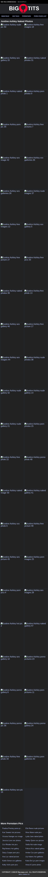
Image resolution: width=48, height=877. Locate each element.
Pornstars (26, 16)
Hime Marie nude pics (33, 832)
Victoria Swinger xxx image (12, 836)
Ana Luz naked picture (10, 857)
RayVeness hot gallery (10, 849)
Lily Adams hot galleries (34, 857)
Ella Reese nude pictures (34, 828)
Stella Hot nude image (33, 844)
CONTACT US (26, 874)
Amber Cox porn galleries (34, 853)
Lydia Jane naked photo (34, 836)
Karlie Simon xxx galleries (12, 861)
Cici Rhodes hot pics (10, 844)
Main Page (5, 16)
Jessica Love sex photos (11, 840)
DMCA (20, 874)
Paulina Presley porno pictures (12, 828)
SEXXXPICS (22, 2)
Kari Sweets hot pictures (11, 832)
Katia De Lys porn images (35, 861)
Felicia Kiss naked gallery (35, 849)
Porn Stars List (40, 16)
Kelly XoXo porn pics (10, 865)
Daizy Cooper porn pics (11, 853)
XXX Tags (15, 16)
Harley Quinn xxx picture (34, 840)
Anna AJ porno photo (33, 865)
